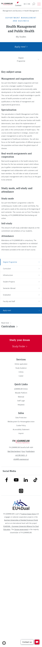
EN (29, 4)
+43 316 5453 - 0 (21, 455)
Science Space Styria (28, 514)
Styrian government (21, 529)
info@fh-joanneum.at (21, 459)
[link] (21, 364)
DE (25, 4)
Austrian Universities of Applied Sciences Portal (21, 520)
